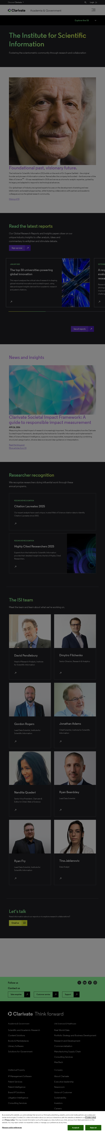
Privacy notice (10, 1120)
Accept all (75, 1128)
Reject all (93, 1128)
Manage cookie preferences (12, 1127)
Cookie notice (91, 1117)
